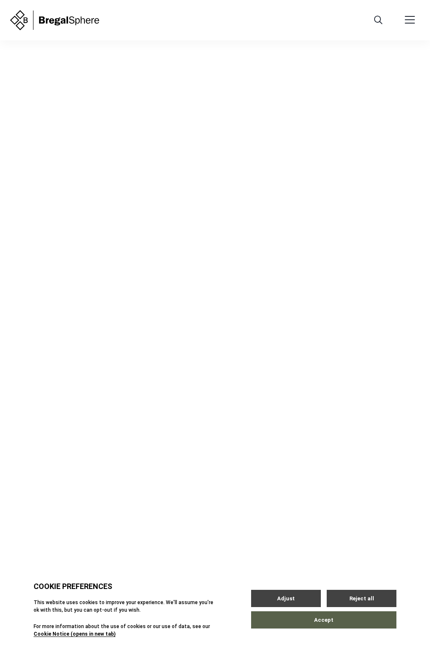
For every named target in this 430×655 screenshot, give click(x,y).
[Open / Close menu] (410, 20)
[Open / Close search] (378, 20)
